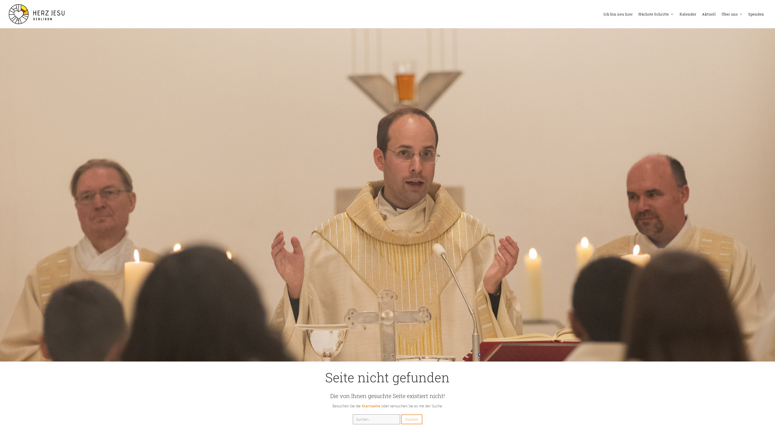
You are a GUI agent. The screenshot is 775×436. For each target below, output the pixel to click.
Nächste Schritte (653, 14)
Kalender (688, 14)
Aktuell (709, 14)
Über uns (730, 14)
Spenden (756, 14)
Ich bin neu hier (618, 14)
